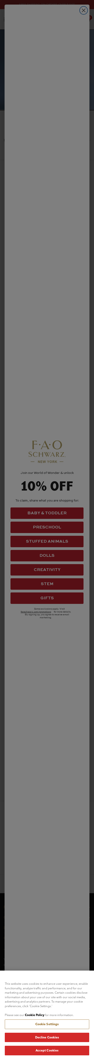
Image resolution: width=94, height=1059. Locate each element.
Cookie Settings (47, 1024)
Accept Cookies (47, 1050)
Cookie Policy (34, 1015)
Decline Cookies (47, 1037)
